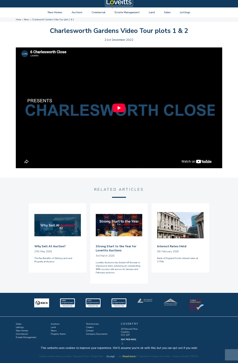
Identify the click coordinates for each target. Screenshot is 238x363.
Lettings (185, 12)
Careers (90, 327)
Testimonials (92, 323)
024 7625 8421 (128, 339)
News (54, 330)
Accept (110, 356)
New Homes (55, 12)
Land (152, 12)
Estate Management (127, 12)
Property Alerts (58, 333)
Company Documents (97, 333)
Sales (167, 12)
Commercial (98, 12)
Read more (129, 356)
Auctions (77, 12)
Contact (90, 330)
